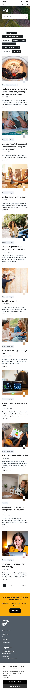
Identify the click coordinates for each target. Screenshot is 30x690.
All (3, 33)
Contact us (5, 634)
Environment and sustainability (12, 36)
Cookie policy (6, 656)
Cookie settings (15, 686)
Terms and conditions (8, 651)
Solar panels (6, 51)
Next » (23, 585)
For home (5, 639)
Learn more (6, 677)
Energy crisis (11, 33)
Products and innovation (10, 47)
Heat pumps (6, 40)
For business (6, 642)
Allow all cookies (15, 682)
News (11, 140)
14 (18, 585)
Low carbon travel (8, 44)
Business (15, 51)
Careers (4, 637)
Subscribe (15, 611)
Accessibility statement (9, 659)
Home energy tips (18, 40)
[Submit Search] (26, 16)
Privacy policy (6, 654)
